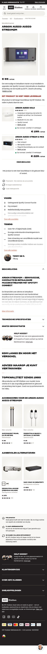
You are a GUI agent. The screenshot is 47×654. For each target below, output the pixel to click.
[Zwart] (7, 484)
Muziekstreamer (8, 23)
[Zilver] (3, 484)
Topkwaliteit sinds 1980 (21, 377)
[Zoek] (4, 13)
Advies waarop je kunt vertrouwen (19, 367)
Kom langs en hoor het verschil (19, 355)
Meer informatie (40, 2)
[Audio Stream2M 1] (20, 54)
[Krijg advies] (40, 647)
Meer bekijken (23, 162)
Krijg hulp (29, 342)
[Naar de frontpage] (15, 7)
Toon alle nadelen (10, 250)
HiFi (11, 18)
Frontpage (5, 18)
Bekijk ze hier (7, 91)
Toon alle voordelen (11, 219)
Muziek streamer (18, 18)
